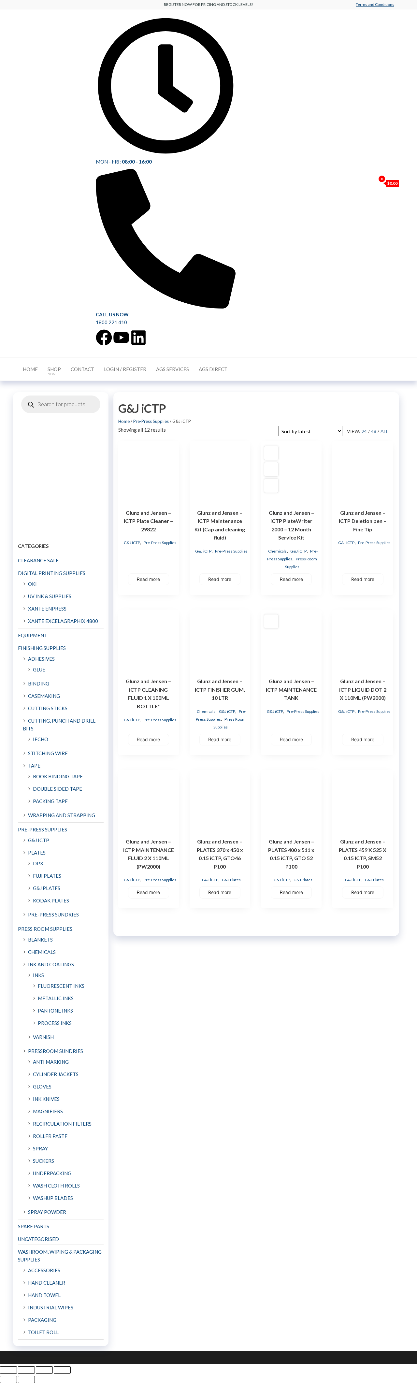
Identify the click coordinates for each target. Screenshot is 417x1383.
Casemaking (44, 696)
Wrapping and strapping (61, 815)
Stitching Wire (48, 753)
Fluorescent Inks (61, 986)
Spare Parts (33, 1226)
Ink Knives (46, 1099)
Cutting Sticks (47, 708)
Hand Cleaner (46, 1283)
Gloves (42, 1086)
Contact (82, 369)
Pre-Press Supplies (151, 421)
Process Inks (55, 1023)
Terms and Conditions (375, 4)
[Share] (44, 1370)
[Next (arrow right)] (26, 1379)
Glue (39, 669)
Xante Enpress (47, 609)
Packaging (42, 1320)
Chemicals (277, 551)
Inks (38, 975)
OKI (32, 584)
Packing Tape (50, 801)
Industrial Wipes (50, 1307)
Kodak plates (51, 900)
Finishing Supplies (42, 648)
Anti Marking (51, 1062)
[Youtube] (121, 337)
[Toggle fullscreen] (26, 1370)
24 (364, 431)
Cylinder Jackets (56, 1074)
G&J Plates (231, 879)
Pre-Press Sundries (53, 914)
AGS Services (172, 369)
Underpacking (52, 1173)
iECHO (40, 739)
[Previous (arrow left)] (8, 1379)
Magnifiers (48, 1111)
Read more (148, 579)
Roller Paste (50, 1136)
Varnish (43, 1037)
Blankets (40, 940)
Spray (40, 1148)
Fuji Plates (47, 876)
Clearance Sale (38, 560)
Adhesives (41, 659)
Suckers (43, 1161)
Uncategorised (38, 1239)
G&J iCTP (132, 542)
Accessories (44, 1270)
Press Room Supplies (45, 929)
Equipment (32, 635)
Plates (37, 853)
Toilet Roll (43, 1332)
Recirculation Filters (62, 1124)
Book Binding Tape (58, 776)
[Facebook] (104, 337)
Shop (54, 371)
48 (373, 431)
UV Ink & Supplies (49, 596)
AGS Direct (213, 369)
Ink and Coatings (51, 964)
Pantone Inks (55, 1011)
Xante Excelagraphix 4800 (63, 621)
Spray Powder (47, 1212)
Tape (34, 766)
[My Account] (369, 183)
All (384, 431)
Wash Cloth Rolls (56, 1186)
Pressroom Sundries (55, 1051)
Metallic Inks (56, 998)
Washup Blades (53, 1198)
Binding (38, 683)
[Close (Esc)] (62, 1370)
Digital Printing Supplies (51, 573)
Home (30, 369)
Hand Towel (44, 1295)
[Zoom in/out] (8, 1370)
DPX (38, 863)
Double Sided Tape (57, 789)
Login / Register (125, 369)
